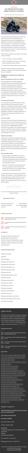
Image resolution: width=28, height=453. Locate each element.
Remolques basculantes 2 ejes (8, 264)
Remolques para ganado (6, 288)
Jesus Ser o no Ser (20, 14)
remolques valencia (5, 244)
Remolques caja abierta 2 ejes (8, 269)
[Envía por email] (15, 187)
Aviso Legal (18, 448)
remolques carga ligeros (6, 240)
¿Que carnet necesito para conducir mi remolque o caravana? (7, 205)
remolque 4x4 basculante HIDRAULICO (9, 373)
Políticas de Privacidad (22, 446)
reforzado (7, 359)
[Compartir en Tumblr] (20, 187)
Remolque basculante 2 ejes (6, 375)
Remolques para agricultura (7, 280)
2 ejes (6, 355)
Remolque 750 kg (21, 373)
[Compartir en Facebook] (10, 187)
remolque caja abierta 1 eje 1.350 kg (8, 382)
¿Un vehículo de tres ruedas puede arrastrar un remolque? (15, 227)
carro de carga (4, 357)
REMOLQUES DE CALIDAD (17, 240)
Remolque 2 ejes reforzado (6, 371)
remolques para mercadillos (16, 242)
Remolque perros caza (5, 393)
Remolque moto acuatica (18, 388)
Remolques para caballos (7, 282)
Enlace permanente (14, 193)
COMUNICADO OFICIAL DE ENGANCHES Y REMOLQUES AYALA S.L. (15, 218)
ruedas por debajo (13, 399)
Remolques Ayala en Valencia (16, 393)
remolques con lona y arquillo (7, 395)
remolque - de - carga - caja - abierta (8, 362)
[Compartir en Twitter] (13, 187)
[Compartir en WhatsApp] (8, 187)
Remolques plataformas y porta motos (10, 296)
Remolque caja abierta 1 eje (16, 379)
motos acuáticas (17, 357)
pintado (2, 359)
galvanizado (10, 357)
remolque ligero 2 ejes (14, 386)
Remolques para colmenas (7, 285)
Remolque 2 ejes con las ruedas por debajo (9, 366)
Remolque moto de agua (6, 390)
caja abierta (22, 355)
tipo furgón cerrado (5, 401)
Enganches (3, 256)
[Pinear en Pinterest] (18, 187)
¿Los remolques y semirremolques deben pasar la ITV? (21, 205)
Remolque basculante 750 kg (19, 375)
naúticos (23, 357)
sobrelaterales (21, 399)
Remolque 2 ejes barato (6, 364)
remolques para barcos (5, 397)
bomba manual (16, 355)
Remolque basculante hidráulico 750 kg (9, 377)
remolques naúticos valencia (19, 395)
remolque (12, 359)
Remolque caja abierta (5, 379)
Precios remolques (5, 259)
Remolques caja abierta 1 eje (7, 267)
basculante (10, 355)
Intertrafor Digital (17, 449)
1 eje (2, 355)
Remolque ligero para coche (6, 388)
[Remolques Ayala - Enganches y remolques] (14, 2)
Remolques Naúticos (6, 277)
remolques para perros (15, 397)
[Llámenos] (24, 324)
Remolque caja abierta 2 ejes (7, 384)
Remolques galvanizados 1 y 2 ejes (9, 275)
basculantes (3, 236)
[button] (2, 2)
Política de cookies (11, 448)
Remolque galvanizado (18, 384)
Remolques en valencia (5, 242)
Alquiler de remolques (6, 254)
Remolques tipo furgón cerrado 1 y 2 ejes (10, 298)
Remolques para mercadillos (7, 290)
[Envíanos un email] (21, 324)
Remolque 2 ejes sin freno (18, 371)
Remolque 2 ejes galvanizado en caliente (9, 368)
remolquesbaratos (13, 238)
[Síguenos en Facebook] (19, 324)
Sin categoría (14, 7)
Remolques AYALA (5, 238)
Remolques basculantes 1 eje (7, 261)
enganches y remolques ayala (13, 236)
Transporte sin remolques (7, 301)
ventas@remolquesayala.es (7, 435)
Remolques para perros (6, 293)
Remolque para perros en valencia (18, 390)
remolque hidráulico (5, 386)
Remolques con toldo (6, 272)
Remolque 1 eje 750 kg (21, 362)
